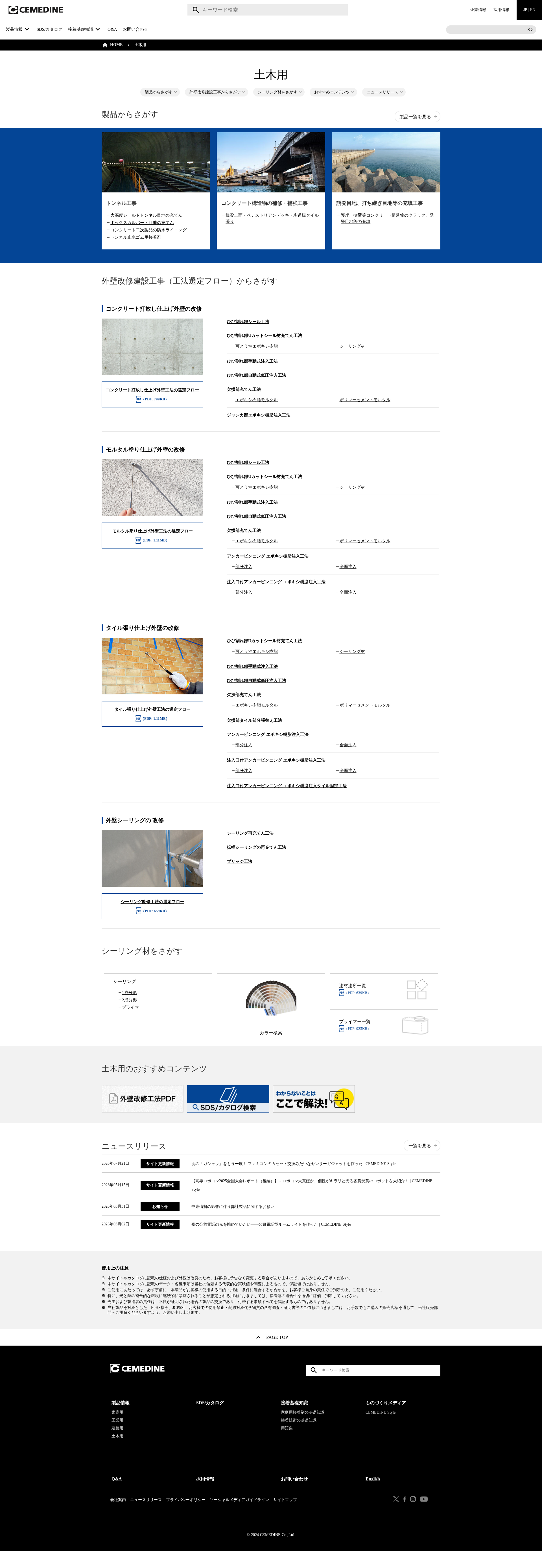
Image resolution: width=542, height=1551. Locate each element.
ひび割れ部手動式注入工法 (252, 361)
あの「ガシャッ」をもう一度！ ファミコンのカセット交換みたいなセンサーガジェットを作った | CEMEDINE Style (293, 1164)
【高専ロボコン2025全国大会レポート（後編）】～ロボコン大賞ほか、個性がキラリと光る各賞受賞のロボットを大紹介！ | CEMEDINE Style (311, 1185)
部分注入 (243, 566)
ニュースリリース (382, 92)
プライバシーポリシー (186, 1500)
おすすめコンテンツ (332, 92)
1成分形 (129, 992)
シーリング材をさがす (277, 92)
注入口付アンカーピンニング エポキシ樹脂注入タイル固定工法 (287, 786)
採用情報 (501, 10)
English (373, 1479)
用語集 (287, 1428)
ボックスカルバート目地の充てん (142, 222)
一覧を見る (419, 1145)
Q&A (112, 29)
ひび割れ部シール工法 (248, 321)
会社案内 (118, 1500)
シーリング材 (352, 346)
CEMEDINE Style (380, 1412)
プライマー (132, 1007)
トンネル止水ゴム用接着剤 (135, 237)
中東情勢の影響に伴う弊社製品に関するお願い (232, 1207)
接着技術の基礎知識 (298, 1420)
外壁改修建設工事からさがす (215, 92)
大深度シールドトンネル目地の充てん (146, 215)
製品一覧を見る (415, 116)
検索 (195, 10)
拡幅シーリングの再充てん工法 (256, 847)
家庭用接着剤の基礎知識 (302, 1412)
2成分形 (129, 1000)
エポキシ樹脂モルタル (256, 400)
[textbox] (267, 10)
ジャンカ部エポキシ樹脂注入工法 (258, 415)
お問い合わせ (135, 29)
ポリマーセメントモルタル (365, 400)
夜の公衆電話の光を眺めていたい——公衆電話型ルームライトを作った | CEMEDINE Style (271, 1224)
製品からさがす (158, 92)
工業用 (117, 1420)
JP (529, 10)
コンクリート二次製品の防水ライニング (148, 230)
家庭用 (117, 1412)
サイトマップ (285, 1500)
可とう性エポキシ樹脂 (256, 346)
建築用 (117, 1428)
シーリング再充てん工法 (250, 833)
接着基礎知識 (294, 1402)
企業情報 (478, 10)
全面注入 (348, 566)
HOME (116, 45)
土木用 (117, 1436)
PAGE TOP (277, 1338)
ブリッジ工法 (239, 861)
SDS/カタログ (49, 29)
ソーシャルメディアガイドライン (239, 1500)
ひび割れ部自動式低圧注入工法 (256, 375)
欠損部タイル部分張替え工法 (254, 720)
